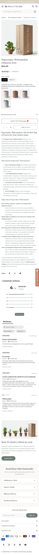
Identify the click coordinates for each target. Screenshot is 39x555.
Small (4, 80)
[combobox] (19, 11)
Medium (12, 80)
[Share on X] (15, 273)
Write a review (19, 314)
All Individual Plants (14, 17)
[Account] (33, 6)
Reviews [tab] (7, 322)
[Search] (35, 12)
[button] (37, 277)
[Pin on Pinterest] (20, 273)
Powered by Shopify (25, 552)
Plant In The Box (12, 552)
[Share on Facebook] (9, 273)
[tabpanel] (19, 369)
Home (3, 17)
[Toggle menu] (2, 6)
